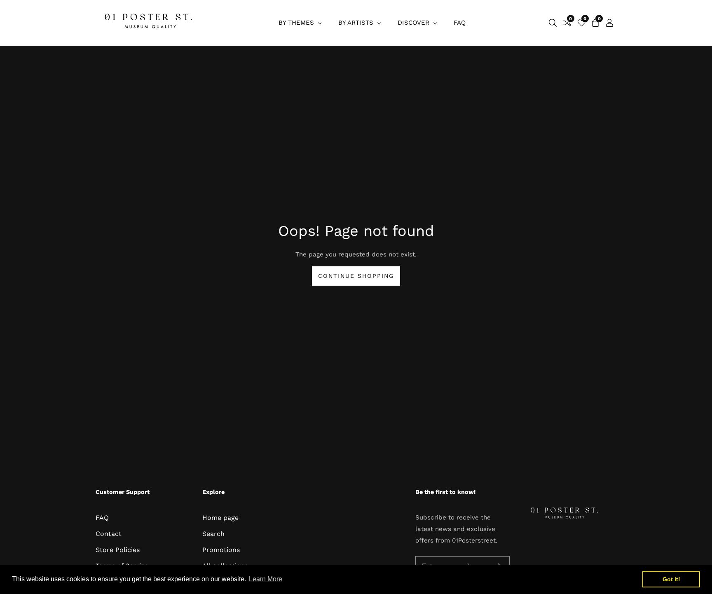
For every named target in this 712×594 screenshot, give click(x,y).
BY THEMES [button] (297, 22)
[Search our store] (553, 23)
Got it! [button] (671, 579)
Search (213, 534)
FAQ (460, 22)
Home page (220, 518)
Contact (109, 534)
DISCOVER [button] (414, 22)
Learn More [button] (265, 578)
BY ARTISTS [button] (356, 22)
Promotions (221, 550)
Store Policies (118, 550)
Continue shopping (356, 276)
